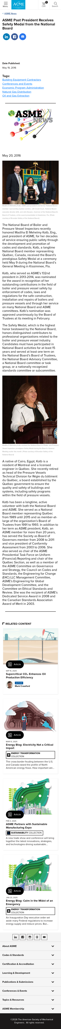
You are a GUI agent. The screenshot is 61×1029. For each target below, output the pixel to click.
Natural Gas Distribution (16, 92)
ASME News (10, 13)
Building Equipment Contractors (21, 79)
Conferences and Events (17, 84)
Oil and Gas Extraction (15, 95)
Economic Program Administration (23, 87)
